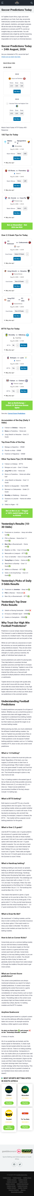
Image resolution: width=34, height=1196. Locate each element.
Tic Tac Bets (25, 1119)
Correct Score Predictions (16, 413)
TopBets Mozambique (22, 1184)
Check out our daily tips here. (11, 57)
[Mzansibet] (25, 1093)
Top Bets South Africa (21, 1175)
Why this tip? (10, 162)
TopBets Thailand (22, 1188)
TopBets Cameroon (12, 1182)
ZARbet (8, 1095)
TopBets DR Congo (22, 1186)
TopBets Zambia (11, 1186)
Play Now (9, 1103)
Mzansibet (25, 1095)
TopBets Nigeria (17, 1178)
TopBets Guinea (23, 1182)
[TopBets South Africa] (17, 3)
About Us (23, 1190)
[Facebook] (14, 1164)
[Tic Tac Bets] (25, 1117)
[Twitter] (19, 1164)
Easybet (9, 1119)
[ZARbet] (9, 1093)
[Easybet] (9, 1117)
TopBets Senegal (10, 1184)
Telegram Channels (13, 1190)
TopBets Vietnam (11, 1188)
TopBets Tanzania (11, 1179)
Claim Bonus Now (9, 1127)
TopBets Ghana (27, 1178)
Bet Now (17, 91)
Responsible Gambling (17, 1192)
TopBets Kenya (7, 1178)
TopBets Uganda (22, 1179)
